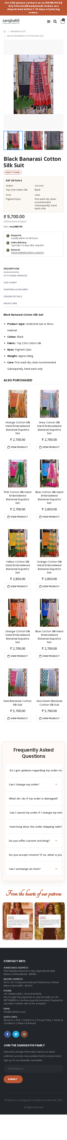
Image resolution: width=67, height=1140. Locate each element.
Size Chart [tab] (10, 282)
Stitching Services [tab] (15, 275)
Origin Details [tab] (13, 296)
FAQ (18, 1020)
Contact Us (28, 1020)
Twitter (15, 1034)
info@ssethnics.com (15, 1011)
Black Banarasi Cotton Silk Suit (32, 162)
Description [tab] (11, 268)
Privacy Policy (44, 1020)
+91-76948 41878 (12, 993)
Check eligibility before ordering (27, 252)
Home (5, 31)
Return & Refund (27, 1023)
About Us (9, 1020)
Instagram (24, 1034)
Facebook (7, 1034)
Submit (12, 1079)
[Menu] (48, 21)
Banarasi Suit (18, 31)
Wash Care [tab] (10, 303)
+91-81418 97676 (32, 993)
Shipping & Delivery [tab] (16, 289)
